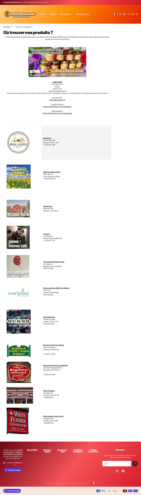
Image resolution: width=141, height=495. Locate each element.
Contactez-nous (82, 14)
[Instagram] (117, 471)
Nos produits (32, 450)
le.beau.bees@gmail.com (14, 464)
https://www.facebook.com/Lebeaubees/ (57, 107)
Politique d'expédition (93, 451)
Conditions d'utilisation (78, 451)
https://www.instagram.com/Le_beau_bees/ (57, 113)
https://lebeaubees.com (57, 100)
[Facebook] (123, 471)
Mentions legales (47, 451)
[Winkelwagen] (137, 14)
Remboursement (62, 451)
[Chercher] (129, 14)
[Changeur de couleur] (120, 14)
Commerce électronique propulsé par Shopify (74, 483)
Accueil (43, 14)
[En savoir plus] (125, 14)
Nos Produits (65, 14)
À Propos (53, 14)
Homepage (6, 27)
